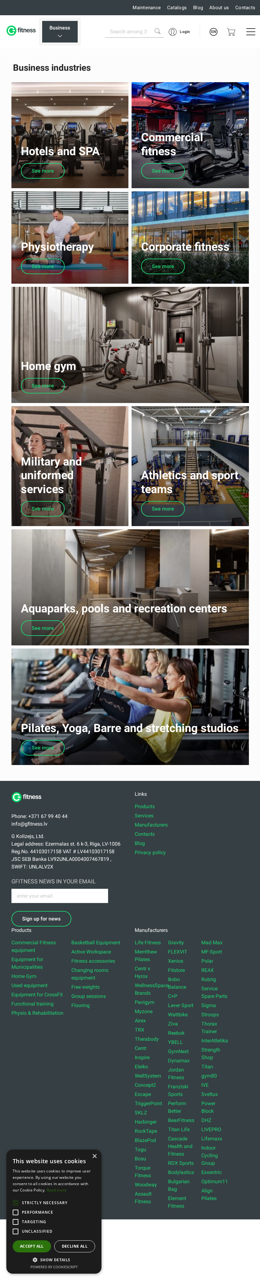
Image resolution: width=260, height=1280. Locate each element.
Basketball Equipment (95, 943)
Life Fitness (148, 943)
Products (145, 806)
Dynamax (179, 1061)
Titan (207, 1067)
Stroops (210, 1015)
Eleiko (141, 1067)
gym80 (209, 1076)
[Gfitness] (22, 32)
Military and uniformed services (51, 475)
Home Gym (23, 976)
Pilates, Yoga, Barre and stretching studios (130, 728)
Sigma (208, 1005)
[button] (15, 1203)
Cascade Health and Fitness (180, 1146)
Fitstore (176, 970)
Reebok (176, 1033)
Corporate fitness (185, 247)
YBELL (175, 1042)
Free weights (85, 987)
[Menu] (250, 31)
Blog (198, 7)
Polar (207, 961)
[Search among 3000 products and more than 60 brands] (157, 31)
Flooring (80, 1005)
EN (213, 32)
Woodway (146, 1185)
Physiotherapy (57, 247)
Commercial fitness (172, 144)
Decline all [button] (75, 1246)
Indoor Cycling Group (209, 1155)
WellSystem (148, 1076)
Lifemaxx (211, 1139)
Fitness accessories (93, 961)
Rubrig (208, 979)
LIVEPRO (211, 1129)
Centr (140, 1048)
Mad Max (212, 943)
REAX (207, 970)
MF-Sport (211, 952)
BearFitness (181, 1120)
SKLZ (141, 1113)
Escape (143, 1094)
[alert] (53, 1212)
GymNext (178, 1051)
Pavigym (144, 1002)
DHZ (206, 1120)
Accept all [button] (32, 1246)
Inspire (142, 1057)
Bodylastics (181, 1172)
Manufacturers (151, 825)
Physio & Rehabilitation (37, 1013)
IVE (205, 1085)
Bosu (140, 1159)
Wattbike (178, 1015)
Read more (57, 1190)
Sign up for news (41, 919)
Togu (140, 1149)
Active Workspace (91, 952)
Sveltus (209, 1094)
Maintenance (147, 7)
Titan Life (179, 1129)
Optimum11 (214, 1181)
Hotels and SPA (60, 151)
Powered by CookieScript (54, 1266)
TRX (139, 1030)
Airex (140, 1021)
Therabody (147, 1039)
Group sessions (88, 996)
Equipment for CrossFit (37, 995)
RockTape (146, 1131)
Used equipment (29, 985)
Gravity (176, 943)
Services (144, 816)
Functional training (32, 1004)
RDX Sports (181, 1163)
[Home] (28, 805)
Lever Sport (180, 1005)
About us (219, 7)
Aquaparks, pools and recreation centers (124, 608)
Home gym (48, 366)
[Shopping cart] (231, 32)
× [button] (94, 1156)
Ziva (173, 1024)
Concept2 (145, 1085)
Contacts (245, 7)
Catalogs (177, 7)
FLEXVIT (177, 952)
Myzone (144, 1011)
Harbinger (146, 1122)
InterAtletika (214, 1041)
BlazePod (145, 1140)
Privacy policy (150, 852)
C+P (172, 996)
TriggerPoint (148, 1103)
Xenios (175, 961)
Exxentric (211, 1172)
